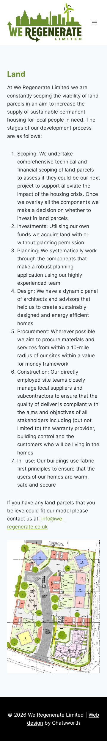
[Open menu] (94, 22)
